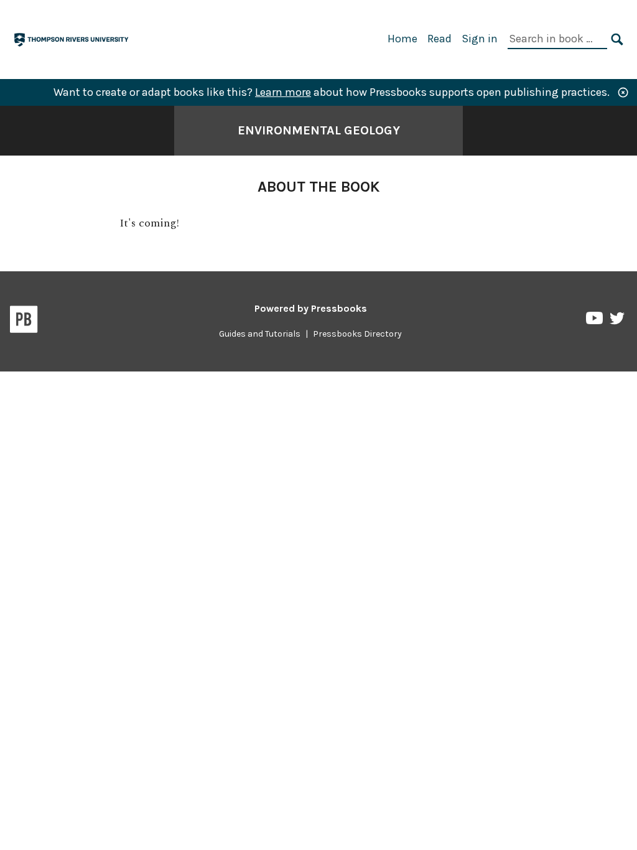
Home (402, 38)
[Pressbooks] (24, 322)
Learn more (283, 92)
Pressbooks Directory (357, 334)
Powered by (310, 308)
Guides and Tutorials (259, 334)
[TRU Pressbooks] (72, 38)
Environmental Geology (319, 130)
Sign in (480, 38)
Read (439, 38)
